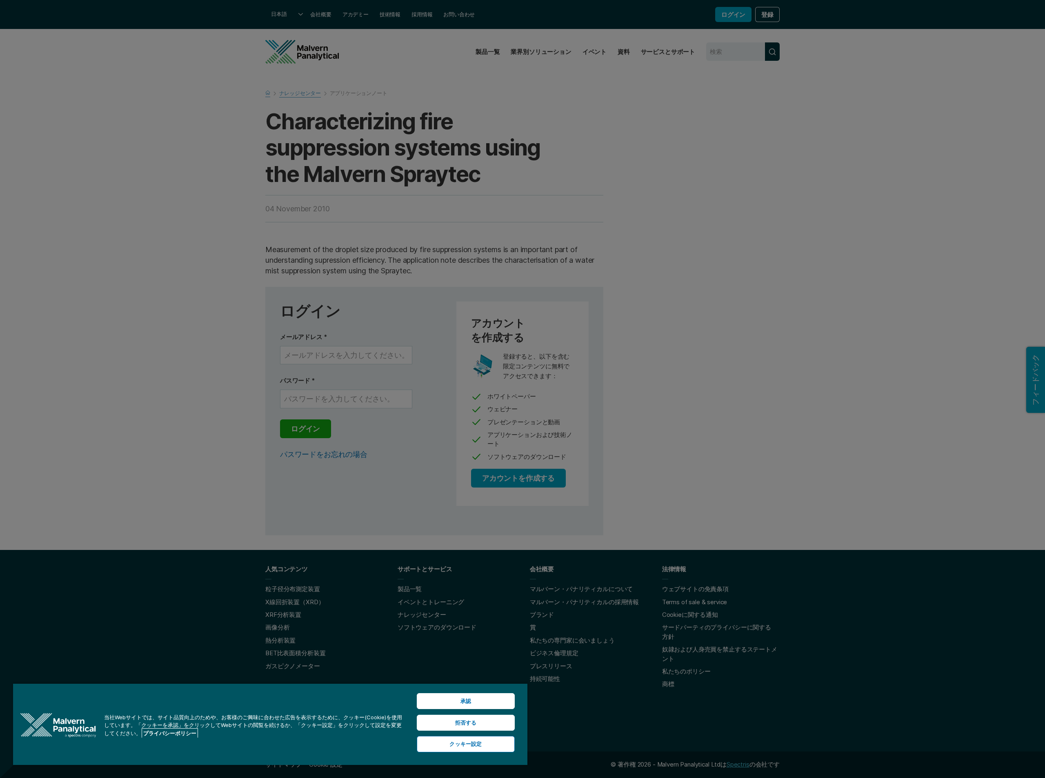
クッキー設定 (465, 743)
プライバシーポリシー (169, 733)
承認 (465, 701)
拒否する (466, 722)
